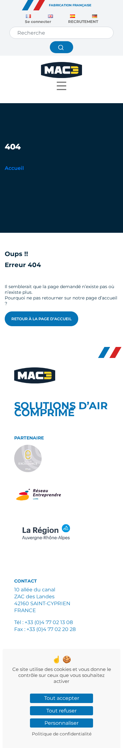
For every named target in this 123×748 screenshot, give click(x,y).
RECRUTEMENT (83, 21)
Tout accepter (61, 698)
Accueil (14, 168)
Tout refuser (61, 711)
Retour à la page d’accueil (41, 318)
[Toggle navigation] (61, 87)
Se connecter (38, 21)
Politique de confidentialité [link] (61, 734)
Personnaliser (61, 723)
